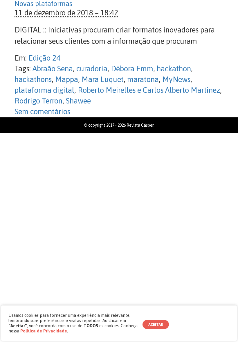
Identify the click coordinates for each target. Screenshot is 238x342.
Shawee (78, 101)
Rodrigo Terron (38, 101)
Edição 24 (44, 58)
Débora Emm (132, 68)
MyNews (176, 79)
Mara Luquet (103, 79)
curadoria (91, 68)
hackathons (33, 79)
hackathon (174, 68)
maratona (143, 79)
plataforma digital (44, 90)
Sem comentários (42, 111)
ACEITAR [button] (155, 324)
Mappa (66, 79)
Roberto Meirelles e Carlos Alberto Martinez (149, 90)
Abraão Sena (53, 68)
